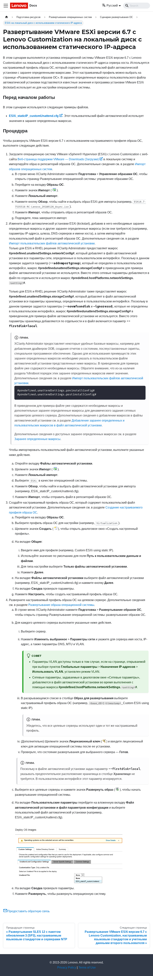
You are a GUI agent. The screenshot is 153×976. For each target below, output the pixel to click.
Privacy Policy (66, 967)
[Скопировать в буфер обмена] (141, 390)
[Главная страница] (6, 17)
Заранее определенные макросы (37, 439)
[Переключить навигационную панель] (6, 5)
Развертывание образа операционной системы (61, 604)
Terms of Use (87, 967)
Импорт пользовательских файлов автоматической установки (52, 243)
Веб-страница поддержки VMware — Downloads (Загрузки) (58, 159)
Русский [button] (112, 5)
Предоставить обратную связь (28, 911)
